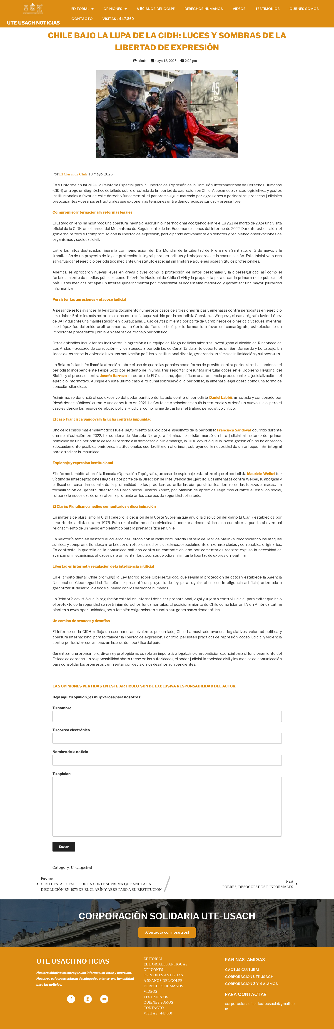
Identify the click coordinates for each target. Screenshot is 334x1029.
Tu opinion (61, 774)
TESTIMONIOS (156, 997)
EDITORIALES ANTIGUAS (165, 964)
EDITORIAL (153, 959)
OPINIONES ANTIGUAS (163, 975)
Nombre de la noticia (70, 752)
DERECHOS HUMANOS (163, 986)
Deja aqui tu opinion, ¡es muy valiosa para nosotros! (96, 697)
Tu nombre (61, 708)
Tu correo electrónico (71, 730)
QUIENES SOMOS (158, 1002)
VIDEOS (150, 991)
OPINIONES (153, 970)
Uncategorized (81, 867)
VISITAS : (158, 1013)
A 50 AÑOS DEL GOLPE (163, 980)
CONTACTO (154, 1008)
